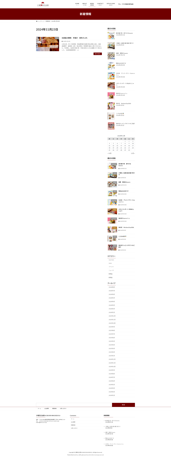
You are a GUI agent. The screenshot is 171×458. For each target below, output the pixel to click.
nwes (110, 263)
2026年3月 (112, 305)
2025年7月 (112, 334)
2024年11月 (112, 363)
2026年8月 (112, 287)
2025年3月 (112, 348)
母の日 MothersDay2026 (123, 103)
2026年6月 (112, 294)
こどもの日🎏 (120, 113)
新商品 (110, 274)
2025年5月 (112, 341)
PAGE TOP (165, 442)
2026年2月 (112, 308)
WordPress (76, 455)
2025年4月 (112, 345)
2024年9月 (112, 370)
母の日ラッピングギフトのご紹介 (125, 123)
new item (111, 259)
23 (129, 148)
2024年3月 (112, 388)
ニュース (111, 270)
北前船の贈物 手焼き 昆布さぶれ (74, 38)
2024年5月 (112, 384)
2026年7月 (112, 290)
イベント (111, 266)
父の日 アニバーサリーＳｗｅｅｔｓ (114, 444)
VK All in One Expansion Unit (97, 455)
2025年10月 (112, 323)
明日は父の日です (121, 63)
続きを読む (97, 53)
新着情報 (54, 408)
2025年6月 (112, 337)
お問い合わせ (63, 408)
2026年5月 (112, 298)
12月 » (133, 153)
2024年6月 (112, 381)
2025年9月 (112, 327)
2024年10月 (112, 366)
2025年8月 (112, 330)
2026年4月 (112, 301)
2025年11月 (112, 319)
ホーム (39, 408)
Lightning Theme (85, 455)
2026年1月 (112, 312)
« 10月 (109, 153)
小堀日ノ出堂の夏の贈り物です (125, 43)
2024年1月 (112, 395)
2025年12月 (112, 316)
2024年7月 (112, 377)
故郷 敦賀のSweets (122, 53)
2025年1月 (112, 355)
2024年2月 (112, 391)
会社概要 (46, 408)
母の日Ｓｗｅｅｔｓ (121, 93)
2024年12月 (112, 359)
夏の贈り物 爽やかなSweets (124, 33)
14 (121, 145)
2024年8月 (112, 373)
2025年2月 (112, 352)
